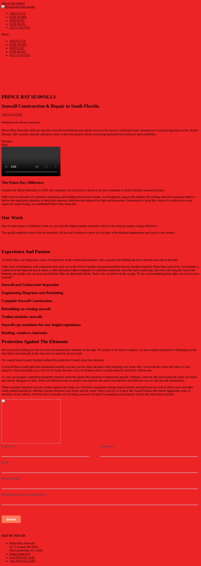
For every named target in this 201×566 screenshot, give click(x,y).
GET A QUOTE (19, 27)
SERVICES (16, 20)
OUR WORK (18, 17)
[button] (100, 34)
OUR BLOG (17, 24)
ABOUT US (17, 13)
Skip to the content (13, 3)
